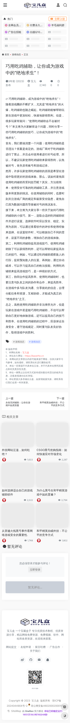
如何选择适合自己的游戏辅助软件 (17, 492)
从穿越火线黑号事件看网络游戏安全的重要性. (17, 532)
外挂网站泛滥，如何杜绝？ (16, 452)
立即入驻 (60, 18)
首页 (7, 54)
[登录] (58, 5)
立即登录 (35, 569)
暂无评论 (14, 546)
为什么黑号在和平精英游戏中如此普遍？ (52, 492)
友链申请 (26, 646)
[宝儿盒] (35, 5)
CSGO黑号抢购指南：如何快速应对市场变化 (52, 452)
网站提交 (11, 646)
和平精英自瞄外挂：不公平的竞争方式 (52, 532)
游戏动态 (16, 54)
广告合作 (55, 646)
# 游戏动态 (18, 341)
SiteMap (16, 710)
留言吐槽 (40, 646)
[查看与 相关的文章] (7, 99)
